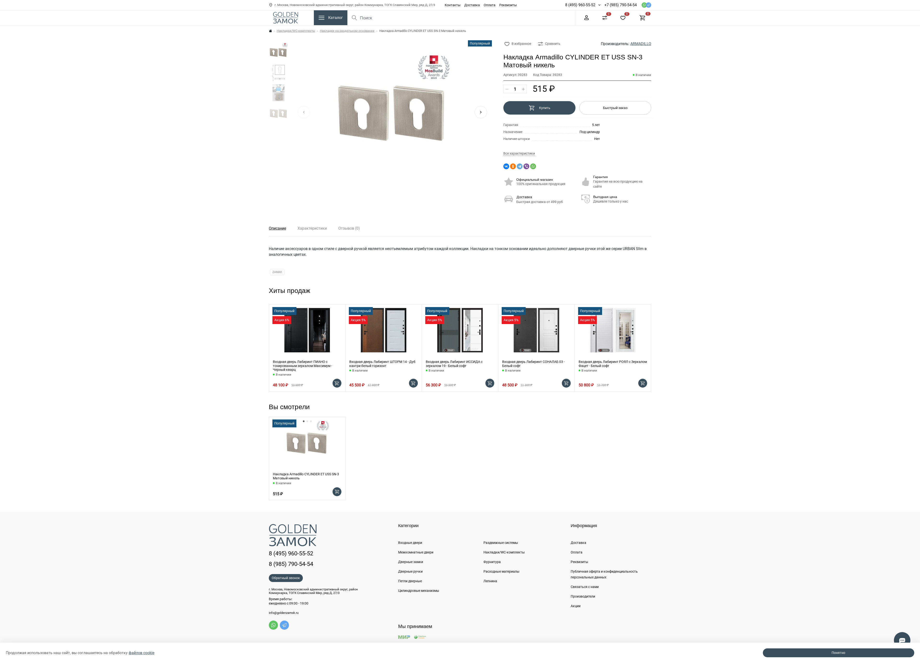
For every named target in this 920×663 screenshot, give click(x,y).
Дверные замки (410, 562)
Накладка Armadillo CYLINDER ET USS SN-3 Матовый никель (306, 476)
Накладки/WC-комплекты (296, 31)
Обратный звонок (286, 578)
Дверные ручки (410, 571)
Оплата (489, 5)
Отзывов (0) (349, 228)
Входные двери (410, 543)
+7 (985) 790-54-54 (620, 5)
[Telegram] (520, 166)
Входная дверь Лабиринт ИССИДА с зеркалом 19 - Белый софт (454, 364)
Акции (576, 606)
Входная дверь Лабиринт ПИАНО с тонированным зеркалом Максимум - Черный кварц (302, 366)
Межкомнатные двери (415, 552)
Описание (277, 228)
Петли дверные (410, 581)
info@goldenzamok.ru (284, 613)
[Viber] (526, 166)
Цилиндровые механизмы (418, 591)
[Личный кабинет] (586, 17)
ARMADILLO (640, 43)
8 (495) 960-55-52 (580, 5)
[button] (481, 112)
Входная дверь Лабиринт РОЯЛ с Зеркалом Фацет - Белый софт (613, 364)
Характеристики (312, 228)
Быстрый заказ (615, 108)
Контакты (452, 5)
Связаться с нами (585, 587)
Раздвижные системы (500, 543)
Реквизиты (508, 5)
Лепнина (490, 581)
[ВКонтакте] (506, 166)
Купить (544, 108)
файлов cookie (141, 653)
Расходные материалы (501, 571)
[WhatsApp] (533, 166)
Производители (583, 596)
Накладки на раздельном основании (347, 31)
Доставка (472, 5)
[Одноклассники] (513, 166)
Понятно (838, 653)
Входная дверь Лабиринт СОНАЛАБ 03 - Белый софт (533, 364)
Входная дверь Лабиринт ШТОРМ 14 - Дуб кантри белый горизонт (382, 364)
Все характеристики (519, 153)
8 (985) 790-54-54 (291, 564)
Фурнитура (492, 562)
